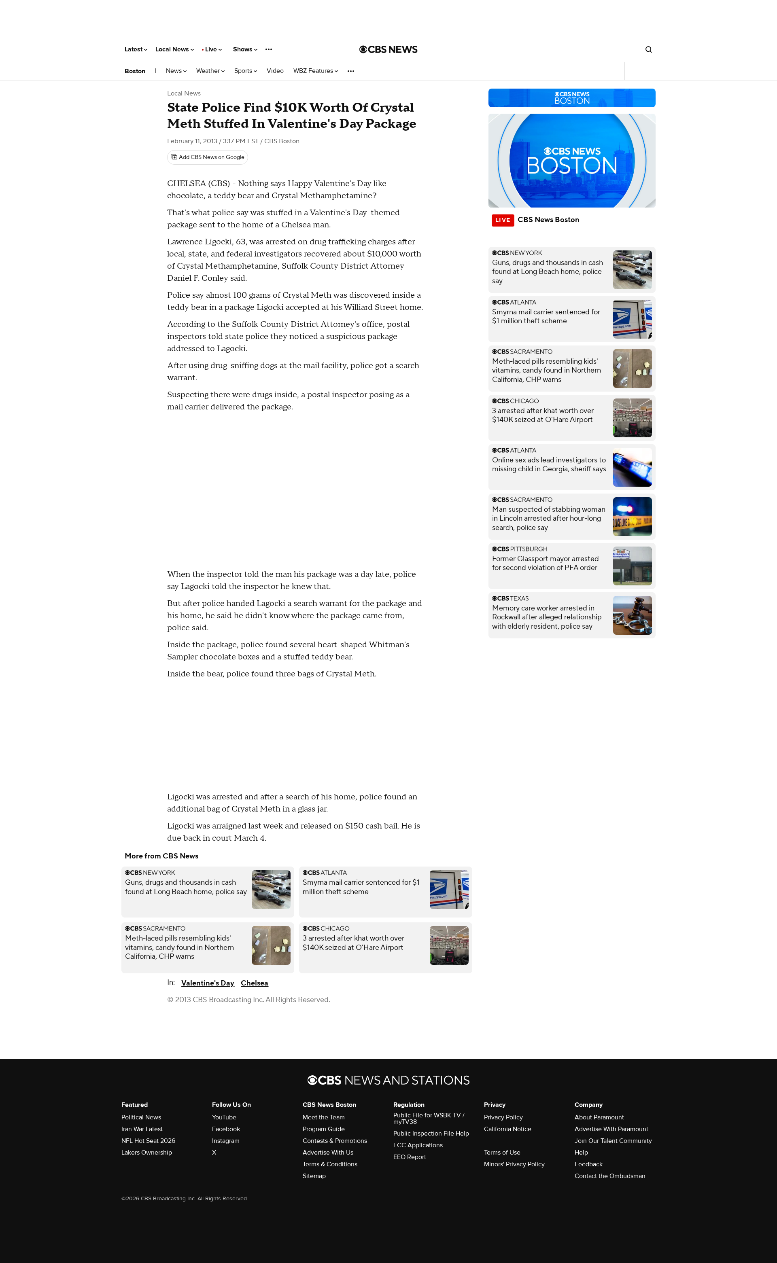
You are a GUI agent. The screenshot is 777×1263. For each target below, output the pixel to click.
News (174, 71)
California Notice (507, 1129)
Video (275, 71)
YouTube (224, 1117)
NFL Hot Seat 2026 (148, 1141)
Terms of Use (502, 1152)
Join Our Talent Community (613, 1141)
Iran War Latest (142, 1129)
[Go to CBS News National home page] (388, 49)
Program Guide (324, 1129)
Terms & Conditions (330, 1164)
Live (212, 49)
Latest (134, 49)
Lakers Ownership (146, 1152)
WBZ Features (314, 71)
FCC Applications (418, 1145)
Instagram (226, 1141)
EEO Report (409, 1157)
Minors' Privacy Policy (514, 1164)
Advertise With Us (328, 1152)
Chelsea (254, 983)
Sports (244, 71)
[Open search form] (648, 49)
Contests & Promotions (335, 1141)
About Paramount (599, 1117)
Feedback (589, 1164)
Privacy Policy (503, 1117)
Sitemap (314, 1176)
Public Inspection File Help (431, 1133)
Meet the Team (324, 1117)
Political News (141, 1117)
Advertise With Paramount (611, 1129)
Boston (135, 71)
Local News (173, 49)
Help (581, 1152)
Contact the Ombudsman (610, 1176)
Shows (243, 49)
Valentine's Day (207, 983)
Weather (208, 71)
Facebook (226, 1129)
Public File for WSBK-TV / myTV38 (429, 1118)
